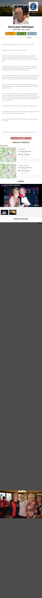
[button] (8, 154)
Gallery (29, 37)
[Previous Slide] (2, 504)
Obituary (2, 37)
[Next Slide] (40, 504)
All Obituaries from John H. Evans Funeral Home (33, 13)
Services (12, 37)
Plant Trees (35, 159)
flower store (34, 132)
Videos (20, 37)
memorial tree (17, 132)
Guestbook (39, 37)
